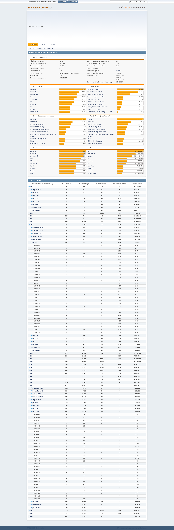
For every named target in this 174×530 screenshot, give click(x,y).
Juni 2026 (35, 195)
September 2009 (37, 397)
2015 (31, 368)
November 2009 (37, 391)
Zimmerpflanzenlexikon (40, 7)
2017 (31, 362)
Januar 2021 (36, 350)
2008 (31, 510)
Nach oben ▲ (143, 528)
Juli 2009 (35, 403)
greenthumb (34, 156)
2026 (31, 187)
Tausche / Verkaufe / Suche (96, 102)
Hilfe (118, 528)
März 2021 (35, 344)
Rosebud (33, 104)
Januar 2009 (36, 508)
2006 (31, 516)
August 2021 (36, 239)
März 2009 (35, 502)
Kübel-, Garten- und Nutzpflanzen (98, 107)
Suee (31, 107)
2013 (31, 373)
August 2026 (36, 190)
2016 (31, 365)
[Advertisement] (94, 27)
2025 (31, 213)
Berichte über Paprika (37, 124)
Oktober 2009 (36, 394)
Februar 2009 (36, 505)
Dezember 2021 (37, 228)
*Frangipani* (34, 99)
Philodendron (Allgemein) (38, 139)
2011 (31, 379)
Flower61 (33, 92)
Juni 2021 (35, 335)
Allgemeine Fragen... (94, 89)
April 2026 (35, 201)
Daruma (32, 109)
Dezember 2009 (37, 388)
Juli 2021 (35, 242)
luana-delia (33, 163)
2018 (31, 359)
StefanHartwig (92, 173)
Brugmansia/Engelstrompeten (39, 129)
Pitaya (32, 141)
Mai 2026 (35, 198)
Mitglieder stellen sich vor (95, 104)
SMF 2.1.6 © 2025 (31, 528)
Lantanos (33, 89)
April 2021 (35, 341)
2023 (31, 219)
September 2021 (37, 236)
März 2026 (35, 204)
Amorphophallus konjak (37, 143)
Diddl (31, 173)
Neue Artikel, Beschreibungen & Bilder (100, 112)
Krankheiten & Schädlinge (95, 94)
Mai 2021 (35, 338)
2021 (31, 225)
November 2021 (37, 230)
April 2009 (35, 411)
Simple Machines (40, 528)
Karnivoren (33, 122)
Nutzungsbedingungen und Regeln (130, 528)
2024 (31, 216)
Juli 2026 (35, 193)
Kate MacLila (34, 112)
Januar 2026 (36, 210)
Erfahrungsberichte (94, 99)
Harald (32, 166)
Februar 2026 (36, 207)
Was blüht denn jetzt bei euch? (39, 132)
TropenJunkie (34, 94)
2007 (31, 513)
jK (88, 151)
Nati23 (118, 71)
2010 (31, 382)
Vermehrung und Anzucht (96, 97)
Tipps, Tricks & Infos (94, 109)
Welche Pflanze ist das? (95, 92)
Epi (31, 102)
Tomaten (33, 119)
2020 (31, 353)
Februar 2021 (36, 347)
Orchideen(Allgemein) (37, 127)
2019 (31, 356)
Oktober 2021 (36, 233)
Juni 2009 (35, 405)
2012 (31, 376)
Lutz (31, 97)
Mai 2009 (35, 408)
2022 (31, 222)
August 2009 (36, 400)
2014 (31, 370)
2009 (31, 385)
